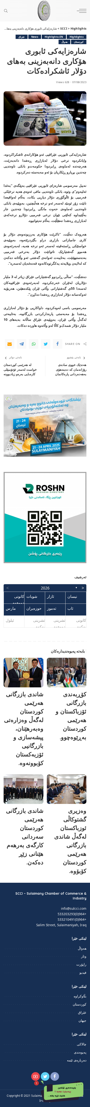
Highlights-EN (54, 36)
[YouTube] (35, 1076)
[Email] (9, 344)
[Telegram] (21, 344)
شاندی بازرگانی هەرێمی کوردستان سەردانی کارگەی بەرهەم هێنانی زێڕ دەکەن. (24, 836)
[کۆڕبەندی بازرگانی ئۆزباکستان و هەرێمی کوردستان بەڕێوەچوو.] (67, 672)
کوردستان (79, 41)
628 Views (62, 82)
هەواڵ (64, 41)
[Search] (7, 10)
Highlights (77, 36)
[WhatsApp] (33, 344)
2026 (45, 588)
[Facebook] (57, 344)
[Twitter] (45, 344)
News (34, 36)
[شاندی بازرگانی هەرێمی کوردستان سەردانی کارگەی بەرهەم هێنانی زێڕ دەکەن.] (23, 789)
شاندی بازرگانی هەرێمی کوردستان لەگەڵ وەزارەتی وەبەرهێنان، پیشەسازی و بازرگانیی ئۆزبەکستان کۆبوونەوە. (23, 728)
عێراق (21, 36)
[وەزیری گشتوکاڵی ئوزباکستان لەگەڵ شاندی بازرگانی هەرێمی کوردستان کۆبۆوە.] (67, 789)
